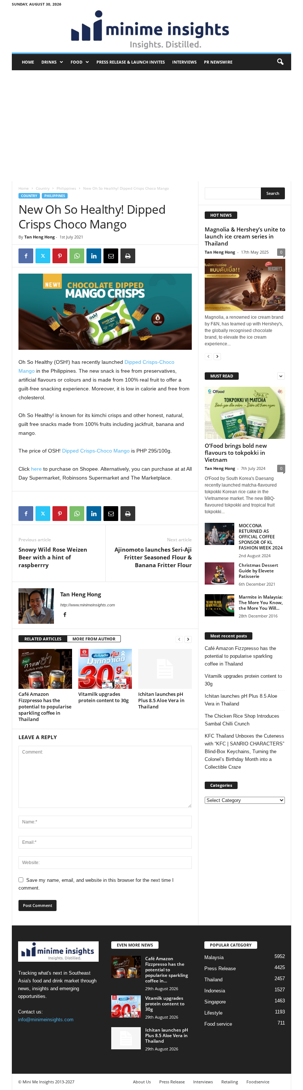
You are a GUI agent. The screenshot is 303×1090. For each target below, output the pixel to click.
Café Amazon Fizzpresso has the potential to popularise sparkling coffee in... (166, 969)
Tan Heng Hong (39, 237)
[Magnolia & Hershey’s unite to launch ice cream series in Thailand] (245, 285)
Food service (218, 1024)
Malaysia (214, 957)
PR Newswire (218, 62)
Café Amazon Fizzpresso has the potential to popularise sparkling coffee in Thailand (44, 706)
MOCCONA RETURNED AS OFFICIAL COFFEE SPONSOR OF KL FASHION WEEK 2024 (261, 536)
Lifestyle (213, 1013)
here (36, 469)
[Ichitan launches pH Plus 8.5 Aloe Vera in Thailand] (165, 669)
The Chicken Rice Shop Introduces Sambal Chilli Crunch (242, 720)
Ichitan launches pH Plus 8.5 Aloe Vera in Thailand (161, 700)
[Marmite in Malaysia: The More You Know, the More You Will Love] (219, 605)
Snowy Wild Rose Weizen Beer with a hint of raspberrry (52, 557)
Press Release (220, 968)
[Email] (110, 255)
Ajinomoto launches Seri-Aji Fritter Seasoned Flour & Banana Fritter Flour (153, 557)
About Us (142, 1081)
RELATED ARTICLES (42, 639)
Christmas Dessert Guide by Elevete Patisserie (258, 570)
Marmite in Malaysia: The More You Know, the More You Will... (261, 602)
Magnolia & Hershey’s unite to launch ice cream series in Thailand (245, 236)
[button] (280, 62)
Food (76, 62)
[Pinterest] (59, 255)
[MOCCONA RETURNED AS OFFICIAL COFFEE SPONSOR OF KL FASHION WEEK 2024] (219, 534)
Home (28, 62)
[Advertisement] (151, 125)
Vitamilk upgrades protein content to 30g (103, 697)
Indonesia (214, 990)
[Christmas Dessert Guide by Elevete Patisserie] (219, 573)
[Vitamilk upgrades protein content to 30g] (105, 669)
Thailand (213, 979)
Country (43, 188)
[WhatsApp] (76, 255)
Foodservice (257, 1081)
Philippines (66, 188)
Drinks (49, 62)
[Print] (127, 255)
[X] (42, 255)
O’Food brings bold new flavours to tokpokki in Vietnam (236, 452)
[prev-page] (179, 639)
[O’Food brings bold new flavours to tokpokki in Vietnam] (245, 413)
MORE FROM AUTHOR (93, 639)
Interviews (184, 62)
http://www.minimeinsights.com (87, 605)
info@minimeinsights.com (46, 1019)
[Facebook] (25, 255)
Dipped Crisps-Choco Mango (96, 451)
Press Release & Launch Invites (130, 62)
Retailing (229, 1081)
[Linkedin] (93, 255)
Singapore (215, 1002)
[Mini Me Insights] (151, 30)
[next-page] (188, 639)
